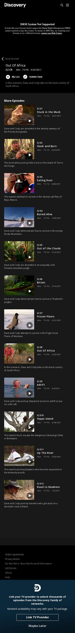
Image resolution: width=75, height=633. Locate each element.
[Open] (67, 5)
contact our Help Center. (51, 33)
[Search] (60, 5)
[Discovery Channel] (15, 5)
